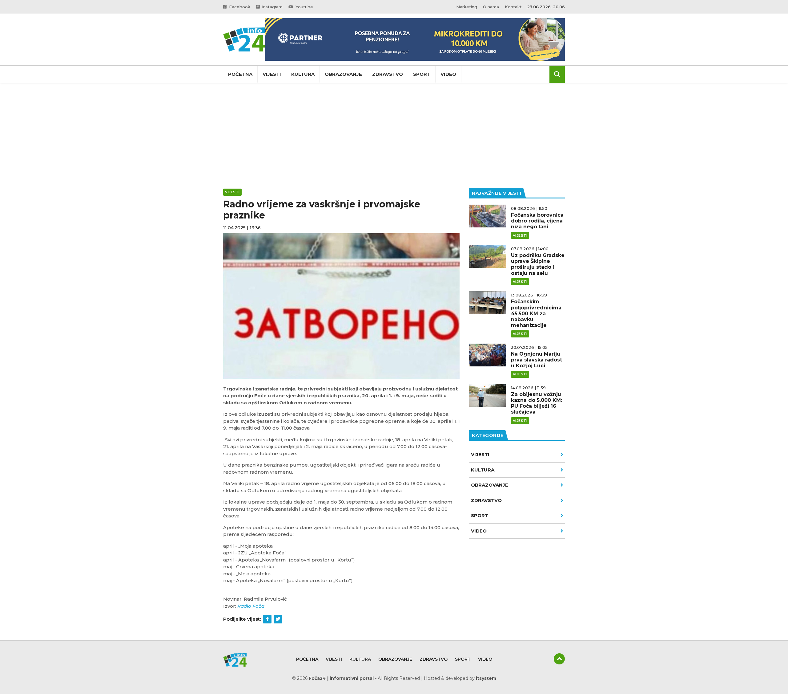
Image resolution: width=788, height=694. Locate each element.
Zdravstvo (387, 74)
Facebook (239, 6)
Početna (240, 74)
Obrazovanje (343, 74)
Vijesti (272, 74)
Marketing (466, 6)
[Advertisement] (394, 135)
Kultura (303, 74)
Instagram (272, 6)
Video (448, 74)
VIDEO (479, 531)
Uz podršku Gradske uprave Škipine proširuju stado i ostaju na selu (538, 264)
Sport (421, 74)
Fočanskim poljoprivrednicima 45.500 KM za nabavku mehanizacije (536, 313)
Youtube (303, 6)
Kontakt (513, 6)
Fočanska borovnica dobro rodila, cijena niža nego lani (537, 221)
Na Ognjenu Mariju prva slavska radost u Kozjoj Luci (536, 360)
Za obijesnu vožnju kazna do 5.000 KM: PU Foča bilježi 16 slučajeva (536, 403)
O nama (491, 6)
